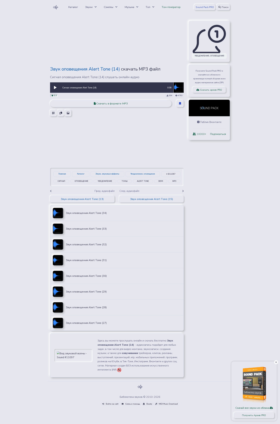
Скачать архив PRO (210, 89)
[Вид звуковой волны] (73, 355)
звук (160, 181)
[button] (55, 87)
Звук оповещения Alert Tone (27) (86, 323)
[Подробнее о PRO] (254, 383)
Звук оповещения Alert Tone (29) (86, 291)
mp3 (174, 181)
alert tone (143, 181)
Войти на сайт (112, 404)
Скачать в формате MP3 (112, 103)
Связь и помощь (132, 404)
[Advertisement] (117, 41)
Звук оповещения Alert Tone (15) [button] (151, 199)
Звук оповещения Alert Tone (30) (86, 276)
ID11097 (171, 174)
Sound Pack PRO (205, 7)
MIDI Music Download (168, 404)
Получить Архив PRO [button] (254, 415)
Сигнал (61, 181)
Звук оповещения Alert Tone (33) (86, 229)
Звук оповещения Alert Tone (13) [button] (82, 199)
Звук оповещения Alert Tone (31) (86, 260)
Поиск (224, 7)
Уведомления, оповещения (142, 174)
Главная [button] (62, 174)
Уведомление (105, 181)
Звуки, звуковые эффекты (107, 174)
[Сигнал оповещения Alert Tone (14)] (178, 87)
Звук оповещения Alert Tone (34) (86, 213)
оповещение (81, 181)
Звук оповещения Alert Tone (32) (86, 244)
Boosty (149, 404)
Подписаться (218, 134)
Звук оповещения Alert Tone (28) (86, 307)
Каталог (80, 174)
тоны (125, 181)
